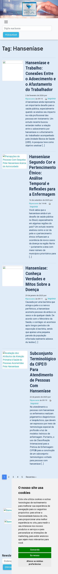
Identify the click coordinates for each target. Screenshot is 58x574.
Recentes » (31, 477)
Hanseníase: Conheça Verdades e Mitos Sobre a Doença (37, 278)
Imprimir (52, 98)
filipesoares (30, 99)
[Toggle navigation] (6, 22)
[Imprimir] (45, 98)
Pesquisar (11, 34)
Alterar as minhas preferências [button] (35, 562)
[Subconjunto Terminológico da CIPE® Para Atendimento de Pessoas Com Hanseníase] (16, 360)
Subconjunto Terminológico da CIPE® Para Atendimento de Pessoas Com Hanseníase (43, 372)
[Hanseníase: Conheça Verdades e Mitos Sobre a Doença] (13, 275)
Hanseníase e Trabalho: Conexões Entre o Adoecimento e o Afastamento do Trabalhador (40, 76)
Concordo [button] (35, 549)
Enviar (9, 567)
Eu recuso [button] (34, 555)
